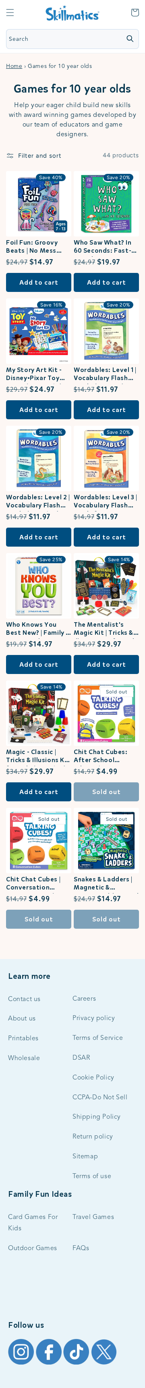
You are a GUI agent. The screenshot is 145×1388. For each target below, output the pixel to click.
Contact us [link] (24, 999)
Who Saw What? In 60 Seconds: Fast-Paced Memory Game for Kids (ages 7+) (106, 248)
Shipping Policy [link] (96, 1117)
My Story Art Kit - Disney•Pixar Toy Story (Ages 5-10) (34, 375)
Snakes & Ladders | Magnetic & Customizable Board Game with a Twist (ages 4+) (106, 884)
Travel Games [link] (93, 1217)
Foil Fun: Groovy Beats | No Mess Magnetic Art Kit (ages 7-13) (33, 248)
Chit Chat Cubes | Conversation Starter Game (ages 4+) (38, 884)
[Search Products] (130, 38)
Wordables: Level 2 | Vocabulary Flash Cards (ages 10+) (38, 502)
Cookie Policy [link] (93, 1078)
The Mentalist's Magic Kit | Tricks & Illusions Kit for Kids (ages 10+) (106, 630)
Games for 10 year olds (72, 89)
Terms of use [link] (91, 1176)
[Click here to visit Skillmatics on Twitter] (104, 1364)
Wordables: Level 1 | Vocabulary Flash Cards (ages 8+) (105, 375)
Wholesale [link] (24, 1058)
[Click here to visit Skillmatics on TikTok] (77, 1364)
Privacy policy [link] (93, 1018)
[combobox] (56, 39)
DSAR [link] (81, 1058)
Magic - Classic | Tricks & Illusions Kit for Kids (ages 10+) (38, 757)
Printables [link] (23, 1038)
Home (14, 66)
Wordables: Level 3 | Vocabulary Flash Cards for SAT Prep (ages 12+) (105, 502)
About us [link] (22, 1019)
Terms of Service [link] (97, 1038)
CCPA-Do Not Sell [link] (100, 1097)
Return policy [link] (92, 1137)
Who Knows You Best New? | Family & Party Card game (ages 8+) (38, 630)
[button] (10, 12)
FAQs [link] (80, 1248)
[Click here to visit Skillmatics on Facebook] (50, 1364)
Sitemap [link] (85, 1156)
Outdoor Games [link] (32, 1248)
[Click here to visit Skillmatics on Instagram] (22, 1364)
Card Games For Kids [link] (33, 1223)
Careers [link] (84, 999)
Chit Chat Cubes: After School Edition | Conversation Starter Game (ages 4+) (105, 757)
